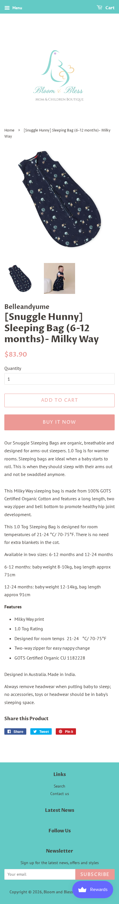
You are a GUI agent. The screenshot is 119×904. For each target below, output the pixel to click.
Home (9, 130)
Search (59, 786)
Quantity (12, 368)
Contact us (59, 793)
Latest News (59, 810)
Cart (110, 8)
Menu (16, 7)
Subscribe (95, 874)
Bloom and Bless (58, 891)
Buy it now (59, 422)
